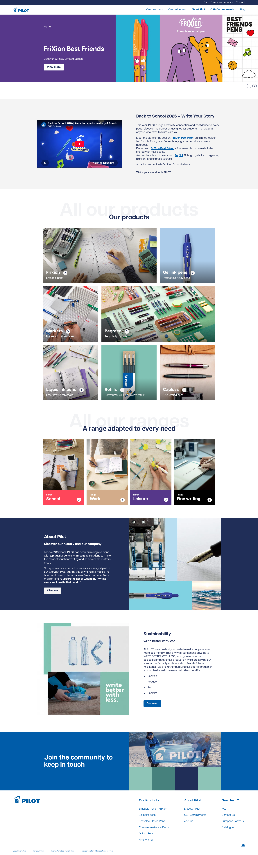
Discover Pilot (192, 809)
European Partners (233, 821)
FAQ (224, 809)
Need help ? (230, 800)
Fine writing (146, 840)
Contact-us (228, 815)
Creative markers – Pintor (154, 827)
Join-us (188, 821)
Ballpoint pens (147, 815)
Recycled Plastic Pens (152, 821)
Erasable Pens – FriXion (153, 809)
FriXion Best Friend (162, 148)
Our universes (177, 9)
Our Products (149, 800)
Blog (242, 9)
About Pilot (198, 9)
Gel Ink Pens (146, 833)
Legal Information (19, 851)
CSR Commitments (222, 9)
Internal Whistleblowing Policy (62, 851)
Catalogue (228, 827)
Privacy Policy (38, 851)
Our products (154, 9)
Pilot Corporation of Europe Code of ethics (97, 851)
